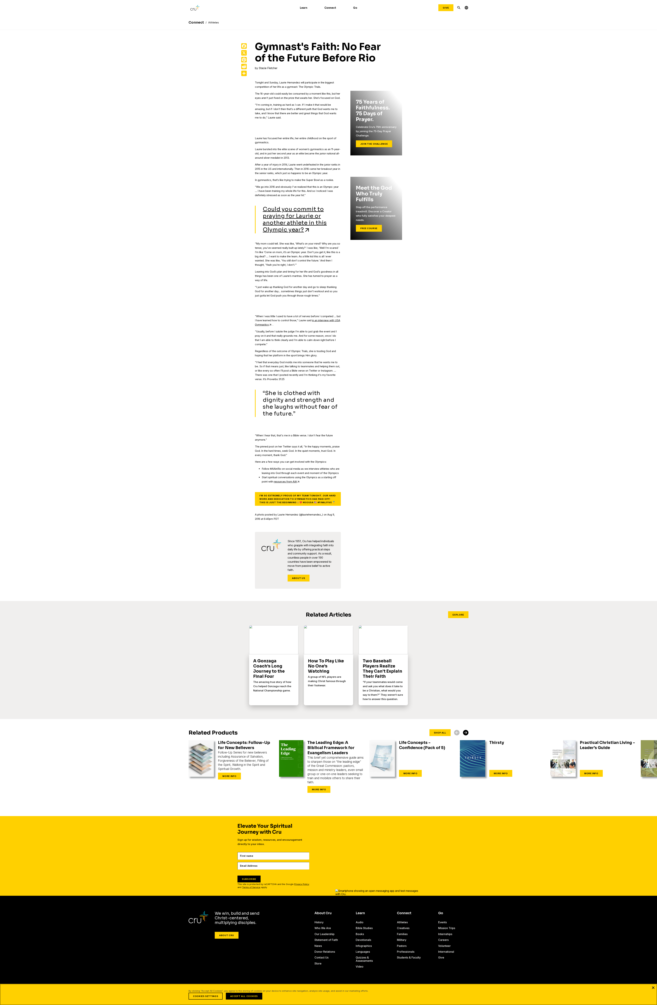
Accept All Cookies (244, 996)
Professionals (405, 951)
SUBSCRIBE (249, 879)
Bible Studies (364, 928)
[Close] (653, 987)
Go (355, 7)
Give (446, 7)
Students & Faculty (409, 957)
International (446, 951)
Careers (443, 940)
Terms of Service (251, 887)
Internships (445, 934)
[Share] (244, 73)
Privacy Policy (301, 884)
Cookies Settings (205, 996)
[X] (244, 53)
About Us (298, 578)
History (319, 922)
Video (359, 966)
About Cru (226, 935)
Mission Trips (446, 928)
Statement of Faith (326, 940)
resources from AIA (285, 481)
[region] (328, 994)
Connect (330, 7)
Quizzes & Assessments (364, 959)
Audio (359, 922)
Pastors (402, 946)
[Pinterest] (244, 59)
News (318, 946)
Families (402, 934)
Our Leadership (324, 934)
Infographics (364, 946)
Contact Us (321, 957)
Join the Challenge (374, 143)
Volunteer (444, 946)
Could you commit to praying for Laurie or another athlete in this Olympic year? (295, 219)
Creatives (403, 928)
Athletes (402, 922)
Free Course (368, 228)
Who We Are (322, 928)
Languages (363, 951)
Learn (303, 7)
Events (442, 922)
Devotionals (363, 940)
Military (401, 940)
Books (360, 934)
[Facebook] (244, 46)
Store (317, 963)
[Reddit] (244, 66)
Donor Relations (324, 951)
